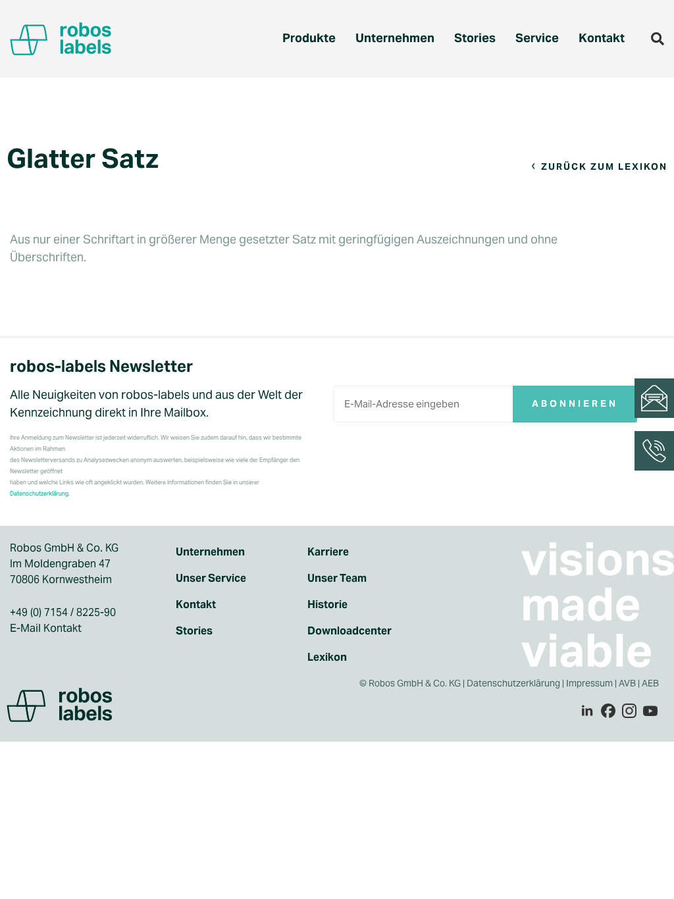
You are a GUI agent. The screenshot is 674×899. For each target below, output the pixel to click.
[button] (657, 39)
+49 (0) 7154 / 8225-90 (63, 612)
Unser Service (211, 578)
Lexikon (327, 657)
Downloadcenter (349, 631)
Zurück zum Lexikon (604, 166)
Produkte (309, 37)
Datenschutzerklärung (513, 683)
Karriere (328, 552)
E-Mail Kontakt (46, 628)
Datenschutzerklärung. (40, 494)
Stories (475, 37)
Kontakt (602, 37)
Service (537, 37)
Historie (327, 604)
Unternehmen (394, 37)
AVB (627, 683)
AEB (651, 683)
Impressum (589, 683)
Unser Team (337, 578)
